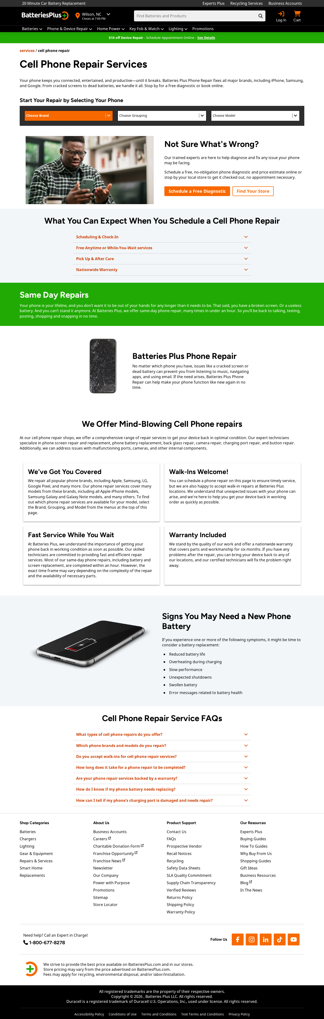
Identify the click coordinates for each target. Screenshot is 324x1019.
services (27, 50)
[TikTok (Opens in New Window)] (280, 939)
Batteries (28, 831)
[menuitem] (32, 28)
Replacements (32, 875)
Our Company (105, 875)
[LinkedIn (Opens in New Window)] (266, 939)
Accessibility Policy (89, 1014)
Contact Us (176, 831)
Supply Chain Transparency (191, 882)
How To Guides (254, 846)
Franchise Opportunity (114, 853)
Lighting (27, 846)
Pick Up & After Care (95, 258)
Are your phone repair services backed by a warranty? (126, 778)
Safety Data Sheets (183, 868)
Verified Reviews (181, 890)
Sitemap (100, 897)
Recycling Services (246, 3)
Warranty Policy (181, 912)
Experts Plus (214, 3)
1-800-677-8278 (47, 942)
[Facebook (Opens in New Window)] (238, 939)
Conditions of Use (123, 1014)
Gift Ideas (249, 868)
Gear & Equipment (36, 853)
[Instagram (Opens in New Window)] (252, 939)
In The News (251, 890)
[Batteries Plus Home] (46, 16)
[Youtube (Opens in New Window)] (294, 939)
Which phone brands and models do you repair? (121, 745)
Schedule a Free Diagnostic (197, 191)
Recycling (175, 861)
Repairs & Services (36, 861)
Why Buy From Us (256, 853)
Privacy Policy (239, 1014)
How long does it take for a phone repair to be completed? (130, 767)
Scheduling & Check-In (97, 236)
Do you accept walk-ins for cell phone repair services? (126, 756)
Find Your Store (253, 191)
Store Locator (105, 904)
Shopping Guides (255, 861)
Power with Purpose (111, 882)
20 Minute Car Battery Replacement (54, 3)
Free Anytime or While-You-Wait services (114, 247)
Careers (100, 838)
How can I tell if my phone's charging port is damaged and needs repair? (144, 800)
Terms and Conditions (158, 1014)
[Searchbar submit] (260, 16)
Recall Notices (179, 853)
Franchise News (107, 861)
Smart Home (31, 868)
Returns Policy (179, 897)
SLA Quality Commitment (189, 875)
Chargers (28, 838)
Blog (244, 882)
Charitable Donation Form (117, 846)
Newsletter (103, 868)
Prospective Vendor (184, 846)
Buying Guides (253, 838)
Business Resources (258, 875)
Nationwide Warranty (96, 269)
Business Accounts (285, 3)
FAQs (171, 838)
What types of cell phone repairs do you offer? (119, 734)
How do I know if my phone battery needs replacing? (126, 789)
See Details (206, 37)
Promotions (104, 890)
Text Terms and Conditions (202, 1014)
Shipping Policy (180, 904)
